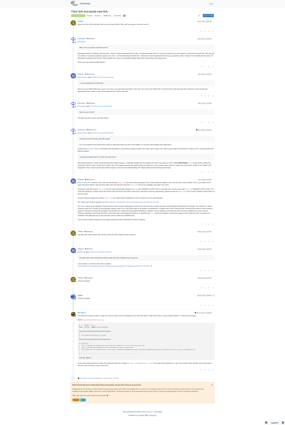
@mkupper (91, 103)
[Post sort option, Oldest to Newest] (199, 15)
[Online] (74, 40)
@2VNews (91, 38)
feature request (94, 149)
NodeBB (141, 415)
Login (83, 400)
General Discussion (79, 15)
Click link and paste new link (103, 77)
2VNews (80, 21)
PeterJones (81, 38)
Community (85, 3)
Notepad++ (150, 412)
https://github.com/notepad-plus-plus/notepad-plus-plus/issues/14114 (131, 202)
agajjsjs (80, 295)
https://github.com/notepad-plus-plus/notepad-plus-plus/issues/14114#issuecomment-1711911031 (114, 266)
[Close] (212, 385)
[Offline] (74, 75)
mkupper (81, 74)
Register (76, 400)
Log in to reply (208, 15)
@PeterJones (90, 74)
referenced (91, 378)
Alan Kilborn (82, 312)
